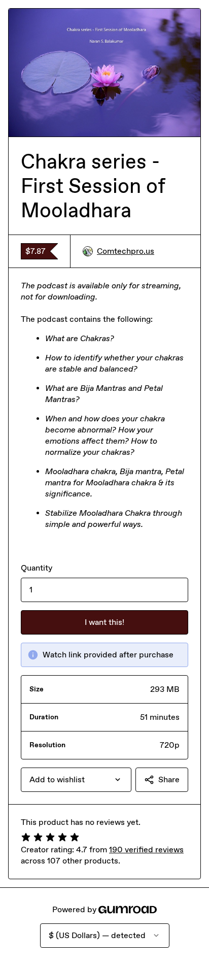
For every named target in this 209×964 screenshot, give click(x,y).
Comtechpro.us (125, 251)
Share (169, 779)
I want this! (104, 622)
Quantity (36, 568)
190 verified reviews (146, 849)
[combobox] (76, 780)
